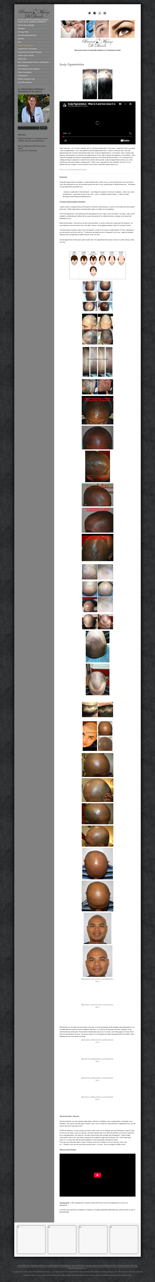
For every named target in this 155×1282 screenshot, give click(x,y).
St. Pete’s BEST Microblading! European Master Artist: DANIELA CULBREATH (33, 21)
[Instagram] (105, 11)
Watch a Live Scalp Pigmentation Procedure (73, 169)
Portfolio (21, 28)
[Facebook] (95, 11)
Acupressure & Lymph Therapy (29, 52)
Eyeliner (21, 39)
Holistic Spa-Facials (26, 55)
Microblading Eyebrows (27, 35)
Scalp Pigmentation (25, 45)
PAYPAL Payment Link (26, 79)
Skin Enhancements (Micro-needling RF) (33, 62)
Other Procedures (24, 72)
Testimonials (23, 76)
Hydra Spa (22, 59)
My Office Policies (25, 82)
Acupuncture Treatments (27, 49)
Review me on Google (26, 25)
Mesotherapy (23, 65)
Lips (19, 42)
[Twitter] (89, 11)
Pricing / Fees (23, 32)
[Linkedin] (100, 11)
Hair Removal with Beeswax (29, 69)
